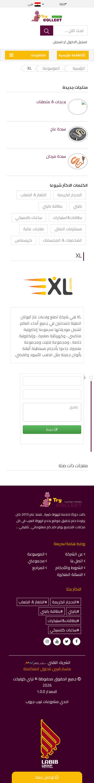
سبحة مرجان (56, 156)
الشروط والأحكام (69, 567)
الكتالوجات (38, 55)
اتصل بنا (76, 561)
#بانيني (73, 611)
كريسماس (23, 240)
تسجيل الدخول (77, 42)
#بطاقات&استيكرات (63, 620)
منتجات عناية (33, 229)
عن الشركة (74, 554)
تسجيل (57, 42)
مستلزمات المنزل (68, 229)
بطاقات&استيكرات (67, 217)
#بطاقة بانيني (51, 611)
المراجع (38, 567)
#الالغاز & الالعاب (33, 602)
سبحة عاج (58, 129)
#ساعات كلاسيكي (64, 630)
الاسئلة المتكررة (70, 574)
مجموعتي (36, 561)
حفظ (50, 429)
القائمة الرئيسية (70, 55)
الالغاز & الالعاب (34, 195)
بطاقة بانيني (52, 206)
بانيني (77, 206)
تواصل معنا (45, 777)
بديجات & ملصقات (51, 102)
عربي (31, 4)
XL (79, 255)
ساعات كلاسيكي (28, 217)
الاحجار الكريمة (69, 195)
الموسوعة (36, 554)
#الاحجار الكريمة (65, 602)
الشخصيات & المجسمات (62, 240)
